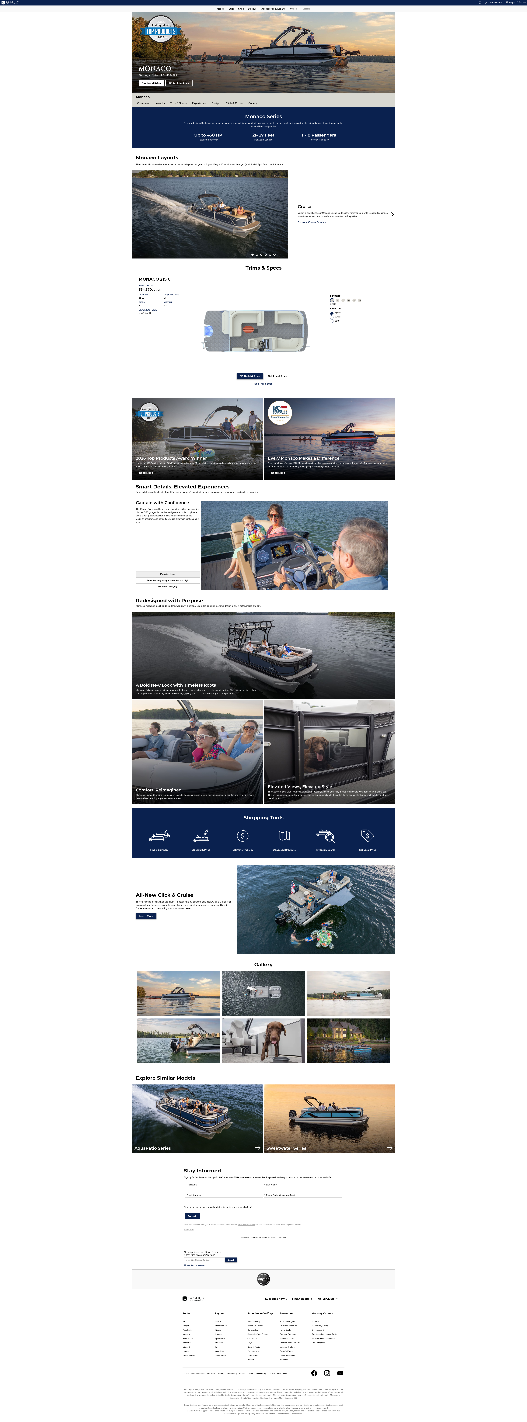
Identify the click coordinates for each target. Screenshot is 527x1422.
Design (215, 103)
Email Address (193, 1195)
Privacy (221, 1374)
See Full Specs (263, 383)
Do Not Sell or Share (278, 1374)
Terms (250, 1374)
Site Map (211, 1374)
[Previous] (135, 214)
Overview (143, 103)
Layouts (160, 103)
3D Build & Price (179, 83)
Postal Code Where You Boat (279, 1195)
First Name (191, 1185)
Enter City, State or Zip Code (199, 1255)
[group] (263, 214)
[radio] (332, 300)
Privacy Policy (189, 1230)
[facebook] (314, 1375)
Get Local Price (151, 83)
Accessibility (261, 1374)
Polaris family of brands (246, 1225)
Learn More (146, 916)
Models (221, 9)
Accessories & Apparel (273, 9)
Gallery (252, 103)
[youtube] (340, 1375)
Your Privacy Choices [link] (236, 1373)
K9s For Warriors (368, 463)
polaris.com (281, 1237)
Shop (241, 9)
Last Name (270, 1185)
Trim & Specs (178, 103)
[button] (252, 255)
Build (231, 9)
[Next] (392, 214)
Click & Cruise (234, 103)
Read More (146, 472)
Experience (199, 103)
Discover (252, 9)
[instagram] (327, 1375)
